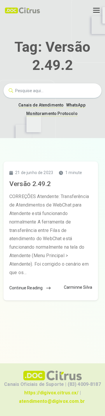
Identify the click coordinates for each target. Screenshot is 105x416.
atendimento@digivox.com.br (52, 401)
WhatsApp (75, 105)
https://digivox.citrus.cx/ (51, 393)
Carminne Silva (78, 287)
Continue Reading (26, 288)
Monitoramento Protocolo (51, 113)
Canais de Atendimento (41, 105)
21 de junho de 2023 (34, 172)
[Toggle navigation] (96, 10)
